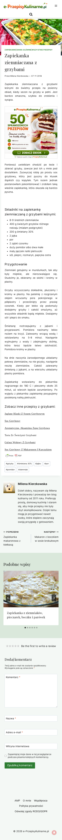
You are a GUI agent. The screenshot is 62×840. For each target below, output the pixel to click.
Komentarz (13, 677)
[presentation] (31, 589)
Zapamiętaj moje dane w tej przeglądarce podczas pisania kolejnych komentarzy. (29, 755)
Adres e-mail (14, 732)
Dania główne (24, 50)
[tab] (25, 627)
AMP (17, 800)
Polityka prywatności (31, 805)
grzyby (10, 463)
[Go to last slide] (8, 598)
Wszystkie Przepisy (42, 50)
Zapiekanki (10, 50)
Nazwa (11, 718)
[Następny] (54, 598)
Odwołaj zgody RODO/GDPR (31, 811)
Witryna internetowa (17, 746)
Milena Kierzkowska (19, 76)
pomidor (10, 469)
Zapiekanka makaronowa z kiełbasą (11, 538)
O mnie (27, 800)
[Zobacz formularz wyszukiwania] (31, 14)
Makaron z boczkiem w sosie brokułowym (47, 536)
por (46, 463)
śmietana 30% (24, 463)
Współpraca (40, 800)
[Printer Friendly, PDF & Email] (13, 456)
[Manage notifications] (54, 832)
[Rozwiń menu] (56, 5)
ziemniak (23, 469)
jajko (38, 463)
